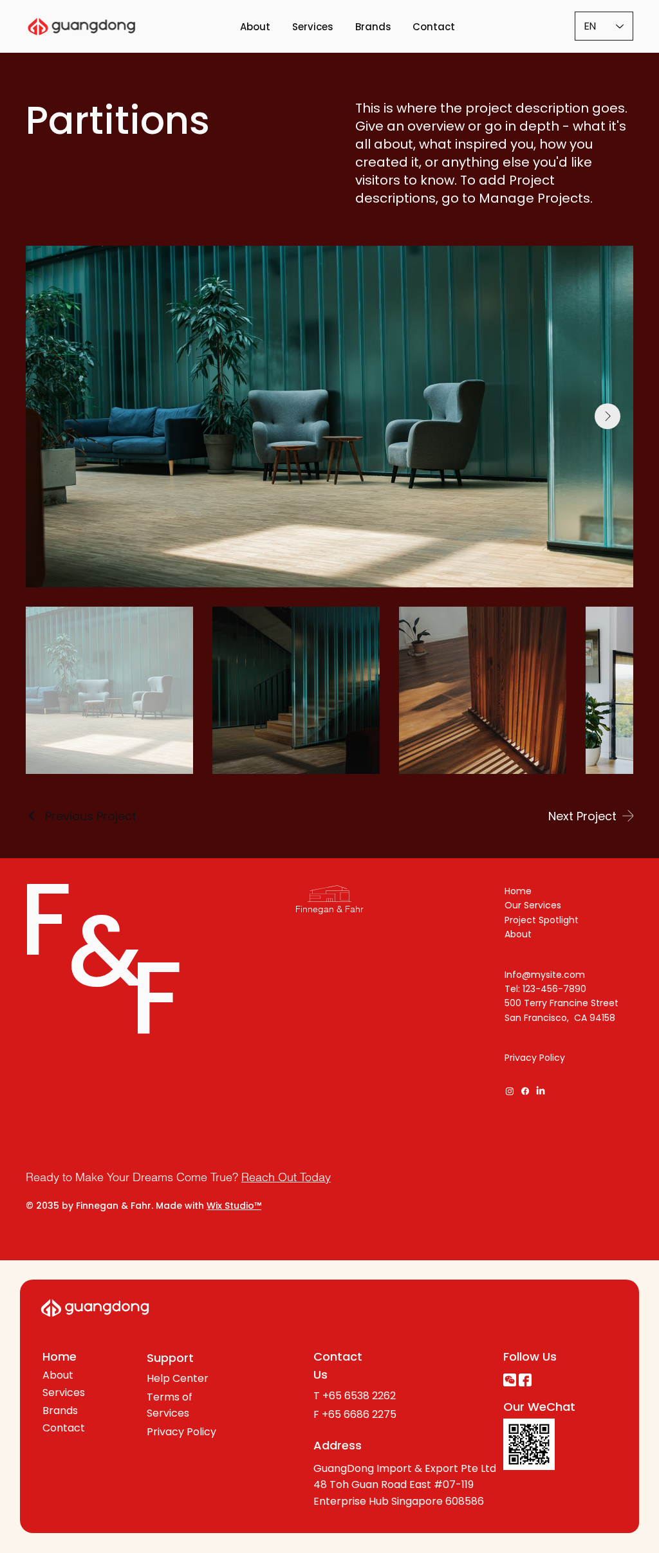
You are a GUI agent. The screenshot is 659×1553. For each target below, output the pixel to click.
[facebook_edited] (525, 1380)
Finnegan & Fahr (329, 909)
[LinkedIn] (540, 1091)
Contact (63, 1427)
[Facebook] (525, 1091)
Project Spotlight (542, 920)
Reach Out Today (286, 1177)
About (518, 934)
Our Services (533, 905)
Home (518, 891)
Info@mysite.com (545, 974)
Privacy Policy (535, 1057)
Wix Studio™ (234, 1205)
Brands (60, 1410)
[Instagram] (510, 1091)
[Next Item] (607, 416)
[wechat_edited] (509, 1380)
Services (63, 1392)
